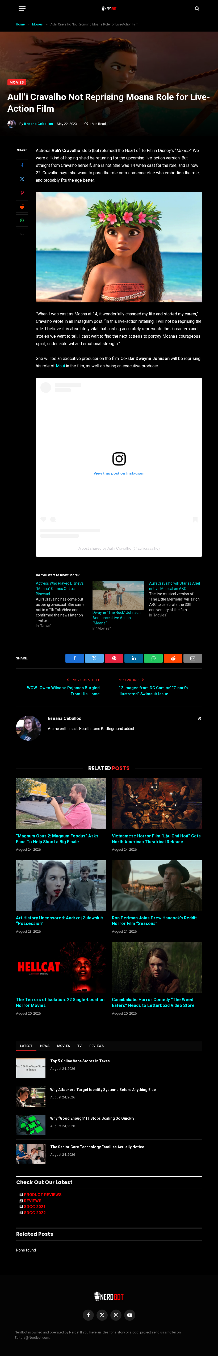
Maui (60, 365)
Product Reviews (43, 1194)
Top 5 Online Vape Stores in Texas (80, 1061)
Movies (17, 82)
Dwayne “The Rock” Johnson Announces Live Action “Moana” (117, 617)
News (45, 1046)
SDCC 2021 (35, 1206)
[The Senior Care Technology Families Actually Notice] (30, 1154)
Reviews (96, 1046)
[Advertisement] (109, 39)
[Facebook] (22, 165)
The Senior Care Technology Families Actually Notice (97, 1147)
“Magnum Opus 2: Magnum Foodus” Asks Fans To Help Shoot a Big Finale (57, 838)
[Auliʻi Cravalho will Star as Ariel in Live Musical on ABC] (177, 599)
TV (79, 1046)
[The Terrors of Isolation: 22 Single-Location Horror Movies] (61, 967)
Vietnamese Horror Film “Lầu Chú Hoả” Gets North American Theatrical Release (156, 838)
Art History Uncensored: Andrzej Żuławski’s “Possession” (59, 920)
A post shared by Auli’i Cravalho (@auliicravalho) (119, 548)
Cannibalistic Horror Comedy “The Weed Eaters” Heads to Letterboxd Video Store (153, 1002)
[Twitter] (22, 179)
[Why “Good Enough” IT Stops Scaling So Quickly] (30, 1125)
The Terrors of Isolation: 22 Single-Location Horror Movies (60, 1002)
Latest (26, 1046)
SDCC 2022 (35, 1212)
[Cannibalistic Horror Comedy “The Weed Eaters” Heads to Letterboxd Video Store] (157, 967)
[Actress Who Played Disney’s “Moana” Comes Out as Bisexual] (64, 604)
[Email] (22, 234)
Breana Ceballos (38, 124)
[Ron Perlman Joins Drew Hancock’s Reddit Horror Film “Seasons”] (157, 885)
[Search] (196, 9)
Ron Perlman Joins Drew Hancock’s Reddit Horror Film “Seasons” (154, 920)
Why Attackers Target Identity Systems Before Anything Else (103, 1090)
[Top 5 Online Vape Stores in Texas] (30, 1068)
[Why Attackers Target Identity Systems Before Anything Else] (30, 1096)
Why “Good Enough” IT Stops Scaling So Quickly (92, 1118)
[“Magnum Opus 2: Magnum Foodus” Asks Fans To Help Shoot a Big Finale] (61, 803)
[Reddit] (22, 207)
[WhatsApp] (22, 220)
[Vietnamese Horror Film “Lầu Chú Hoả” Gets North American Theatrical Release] (157, 803)
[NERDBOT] (109, 8)
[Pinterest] (22, 193)
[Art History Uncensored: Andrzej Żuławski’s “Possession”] (61, 885)
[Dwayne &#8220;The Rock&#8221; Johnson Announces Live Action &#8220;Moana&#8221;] (118, 595)
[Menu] (22, 9)
